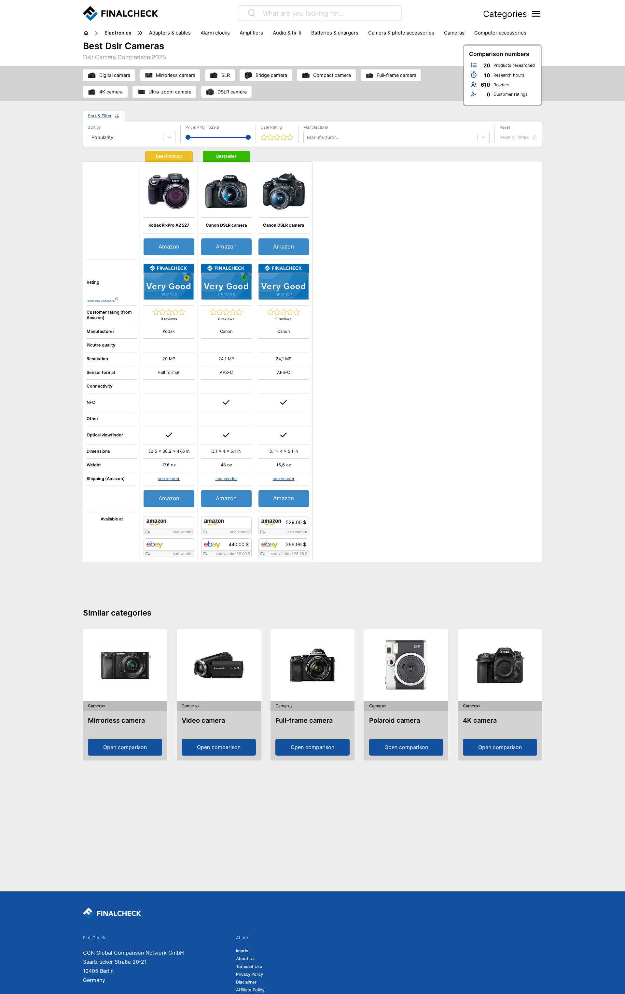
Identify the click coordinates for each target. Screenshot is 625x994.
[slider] (188, 137)
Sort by (94, 127)
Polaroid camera (394, 720)
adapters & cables (170, 33)
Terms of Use (249, 966)
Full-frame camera (304, 720)
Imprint (243, 950)
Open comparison (125, 747)
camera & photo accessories (401, 33)
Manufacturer (315, 127)
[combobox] (307, 137)
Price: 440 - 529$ (202, 127)
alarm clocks (215, 33)
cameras (454, 33)
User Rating (271, 127)
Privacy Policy (249, 974)
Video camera (203, 720)
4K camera (480, 720)
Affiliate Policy (250, 989)
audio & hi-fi (287, 33)
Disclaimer (246, 982)
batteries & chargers (334, 33)
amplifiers (251, 33)
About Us (245, 958)
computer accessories (500, 33)
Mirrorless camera (116, 720)
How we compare (101, 301)
